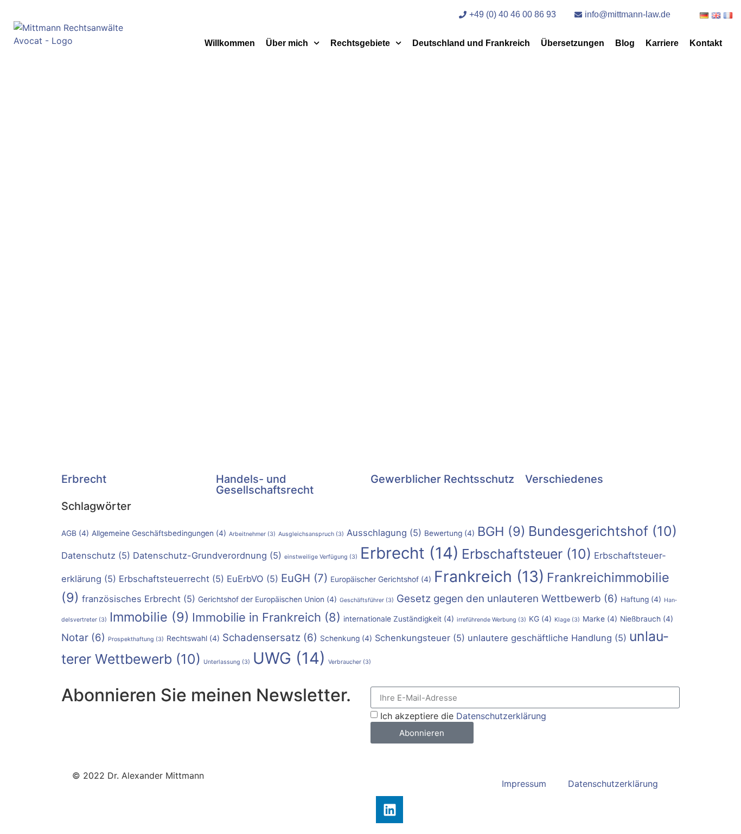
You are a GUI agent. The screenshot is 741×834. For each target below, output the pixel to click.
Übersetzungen (572, 43)
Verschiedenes (564, 479)
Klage (567, 619)
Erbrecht (83, 479)
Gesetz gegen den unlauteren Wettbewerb (507, 598)
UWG (289, 658)
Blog (625, 43)
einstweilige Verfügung (320, 556)
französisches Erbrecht (138, 598)
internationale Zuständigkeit (398, 619)
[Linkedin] (389, 809)
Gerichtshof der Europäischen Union (267, 599)
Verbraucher (349, 661)
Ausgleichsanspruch (311, 534)
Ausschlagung (384, 532)
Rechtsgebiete (360, 43)
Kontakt (705, 43)
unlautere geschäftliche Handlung (547, 637)
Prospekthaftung (136, 639)
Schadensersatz (269, 637)
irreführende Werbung (491, 619)
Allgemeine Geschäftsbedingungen (159, 533)
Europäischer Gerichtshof (380, 579)
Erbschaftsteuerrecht (171, 578)
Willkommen (230, 43)
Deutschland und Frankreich (471, 43)
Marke (600, 619)
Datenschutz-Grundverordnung (207, 555)
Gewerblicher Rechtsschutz (442, 479)
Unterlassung (226, 661)
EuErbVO (252, 578)
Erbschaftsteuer (526, 554)
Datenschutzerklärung (501, 715)
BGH (501, 531)
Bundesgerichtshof (602, 531)
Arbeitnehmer (252, 534)
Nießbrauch (646, 619)
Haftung (641, 599)
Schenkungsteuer (420, 637)
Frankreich (489, 576)
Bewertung (449, 533)
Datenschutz (95, 555)
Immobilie (149, 617)
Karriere (662, 43)
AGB (75, 533)
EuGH (304, 578)
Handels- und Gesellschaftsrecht (265, 484)
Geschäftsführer (367, 600)
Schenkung (346, 638)
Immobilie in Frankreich (266, 617)
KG (540, 619)
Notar (83, 637)
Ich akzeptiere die (463, 715)
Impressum (524, 783)
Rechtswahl (193, 638)
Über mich (287, 43)
